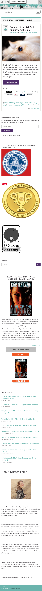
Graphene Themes (15, 588)
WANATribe (7, 105)
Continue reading (11, 82)
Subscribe (7, 130)
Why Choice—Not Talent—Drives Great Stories (18, 419)
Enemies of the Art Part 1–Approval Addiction (23, 28)
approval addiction (11, 102)
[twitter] (8, 1)
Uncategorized (33, 32)
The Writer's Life (24, 32)
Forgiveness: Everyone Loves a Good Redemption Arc (20, 431)
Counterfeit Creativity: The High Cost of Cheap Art (19, 404)
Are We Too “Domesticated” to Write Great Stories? (20, 443)
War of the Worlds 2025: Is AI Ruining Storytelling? (19, 437)
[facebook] (5, 1)
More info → (36, 345)
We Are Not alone (16, 105)
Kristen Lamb (7, 12)
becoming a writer (22, 102)
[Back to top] (37, 586)
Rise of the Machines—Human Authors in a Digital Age (21, 278)
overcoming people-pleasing (24, 104)
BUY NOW (20, 354)
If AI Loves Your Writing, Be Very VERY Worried (18, 425)
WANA (36, 104)
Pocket (26, 92)
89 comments (35, 108)
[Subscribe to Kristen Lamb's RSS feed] (2, 1)
